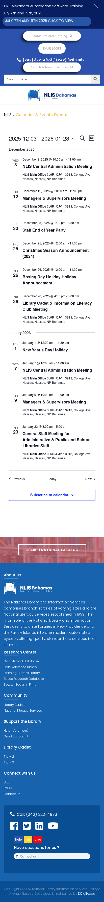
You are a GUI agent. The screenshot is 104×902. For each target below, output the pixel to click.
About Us (12, 575)
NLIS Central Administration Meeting (57, 166)
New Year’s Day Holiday (45, 350)
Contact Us (12, 794)
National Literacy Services (23, 710)
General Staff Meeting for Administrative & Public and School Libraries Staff (56, 439)
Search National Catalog (50, 36)
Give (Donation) (16, 736)
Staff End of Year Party (44, 230)
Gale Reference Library (20, 667)
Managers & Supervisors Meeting (54, 198)
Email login (52, 48)
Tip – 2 (9, 756)
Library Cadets (14, 705)
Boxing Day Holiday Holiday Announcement (49, 280)
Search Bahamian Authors (50, 67)
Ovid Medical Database (21, 661)
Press (8, 788)
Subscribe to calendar (49, 494)
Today (52, 479)
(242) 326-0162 (70, 59)
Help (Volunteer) (16, 730)
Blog (7, 782)
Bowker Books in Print (20, 684)
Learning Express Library (22, 673)
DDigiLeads (86, 893)
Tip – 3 (9, 762)
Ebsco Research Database (24, 678)
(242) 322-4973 (37, 59)
